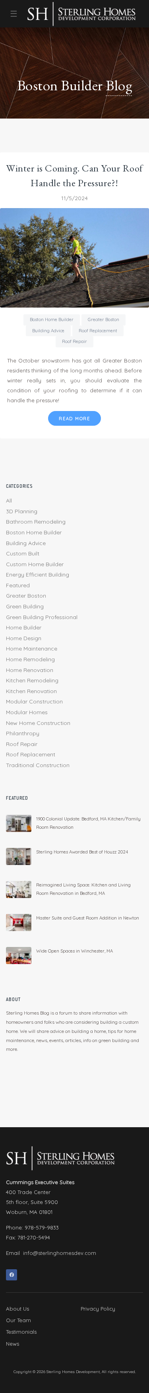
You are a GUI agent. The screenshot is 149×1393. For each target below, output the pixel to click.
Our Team (18, 1320)
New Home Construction (38, 723)
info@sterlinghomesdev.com (59, 1253)
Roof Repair (74, 341)
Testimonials (21, 1332)
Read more (74, 418)
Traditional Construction (38, 765)
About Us (17, 1308)
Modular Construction (34, 701)
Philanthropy (22, 733)
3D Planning (21, 511)
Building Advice (48, 330)
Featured (18, 585)
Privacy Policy (98, 1308)
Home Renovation (29, 670)
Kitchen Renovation (31, 691)
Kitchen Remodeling (32, 680)
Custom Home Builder (35, 564)
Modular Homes (27, 712)
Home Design (23, 638)
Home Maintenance (31, 648)
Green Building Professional (41, 617)
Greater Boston (103, 319)
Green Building (25, 606)
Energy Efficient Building (37, 574)
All (9, 500)
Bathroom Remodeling (36, 521)
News (12, 1343)
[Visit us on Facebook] (11, 1274)
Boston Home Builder (52, 319)
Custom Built (22, 553)
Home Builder (23, 627)
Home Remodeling (30, 659)
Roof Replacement (98, 330)
